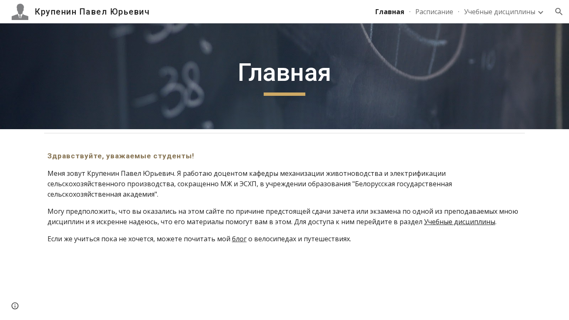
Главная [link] (389, 11)
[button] (559, 12)
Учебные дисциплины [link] (499, 11)
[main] (284, 76)
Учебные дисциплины (459, 221)
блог (239, 238)
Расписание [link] (434, 11)
